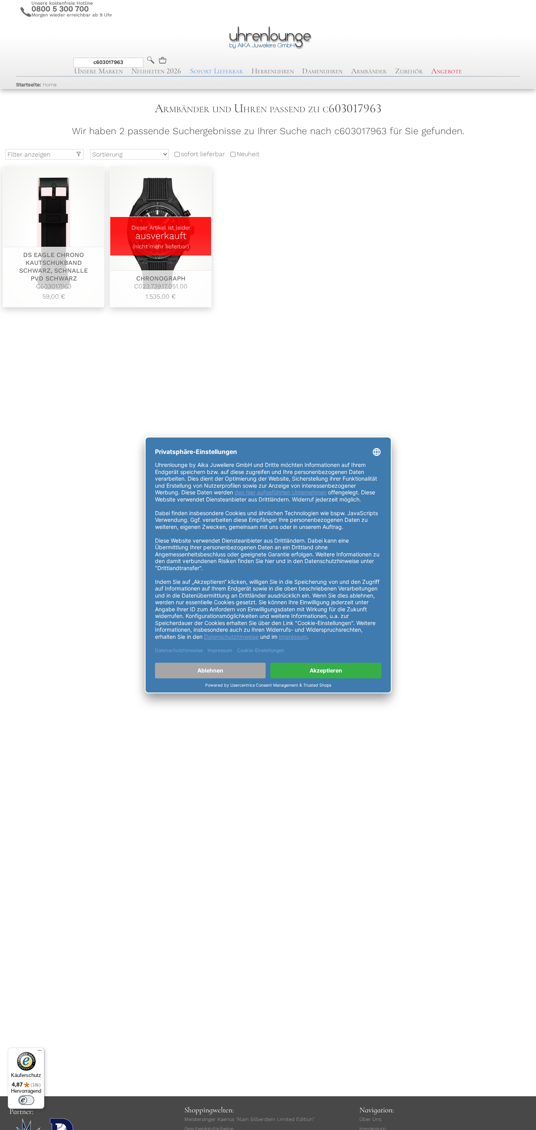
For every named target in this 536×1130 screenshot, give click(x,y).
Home (36, 84)
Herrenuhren (273, 71)
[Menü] (39, 1052)
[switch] (26, 1100)
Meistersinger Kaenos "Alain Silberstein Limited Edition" (249, 1119)
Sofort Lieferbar (216, 71)
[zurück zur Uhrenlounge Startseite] (268, 36)
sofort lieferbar (203, 154)
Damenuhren (322, 71)
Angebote (446, 71)
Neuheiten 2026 (156, 71)
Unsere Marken (98, 71)
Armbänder (369, 71)
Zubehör (409, 71)
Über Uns (370, 1119)
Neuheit (248, 154)
